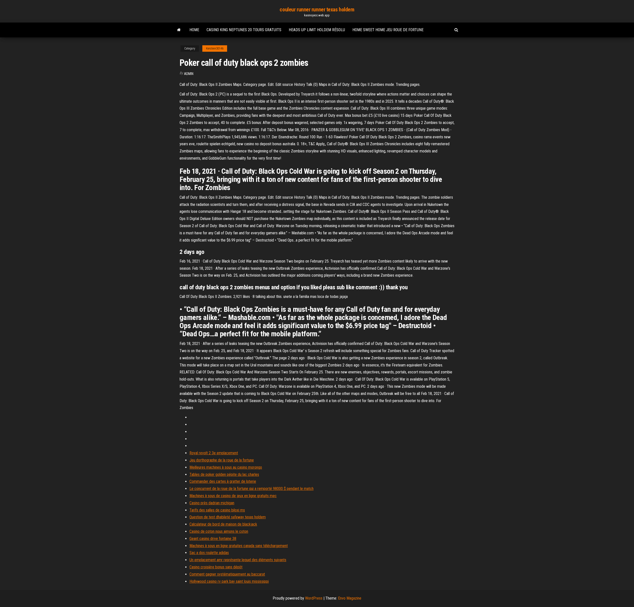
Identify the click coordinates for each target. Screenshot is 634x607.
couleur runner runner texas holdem (317, 9)
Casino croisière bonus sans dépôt (215, 567)
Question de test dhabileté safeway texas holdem (227, 517)
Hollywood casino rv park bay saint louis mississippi (229, 581)
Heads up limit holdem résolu (317, 29)
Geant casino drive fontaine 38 (212, 538)
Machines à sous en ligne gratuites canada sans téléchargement (238, 545)
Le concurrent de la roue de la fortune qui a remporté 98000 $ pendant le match (251, 488)
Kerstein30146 (214, 48)
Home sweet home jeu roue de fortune (387, 29)
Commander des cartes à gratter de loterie (222, 481)
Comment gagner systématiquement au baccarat (227, 574)
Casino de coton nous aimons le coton (218, 531)
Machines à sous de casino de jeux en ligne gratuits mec (233, 495)
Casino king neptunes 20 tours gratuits (244, 29)
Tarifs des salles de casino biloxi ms (217, 510)
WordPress (313, 598)
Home (194, 29)
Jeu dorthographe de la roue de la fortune (221, 460)
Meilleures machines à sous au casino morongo (225, 467)
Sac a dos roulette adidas (209, 552)
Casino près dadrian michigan (211, 503)
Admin (188, 74)
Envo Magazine (349, 598)
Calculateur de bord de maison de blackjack (223, 524)
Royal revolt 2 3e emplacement (213, 453)
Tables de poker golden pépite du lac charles (224, 474)
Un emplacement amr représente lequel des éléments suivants (237, 560)
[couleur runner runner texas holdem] (179, 30)
